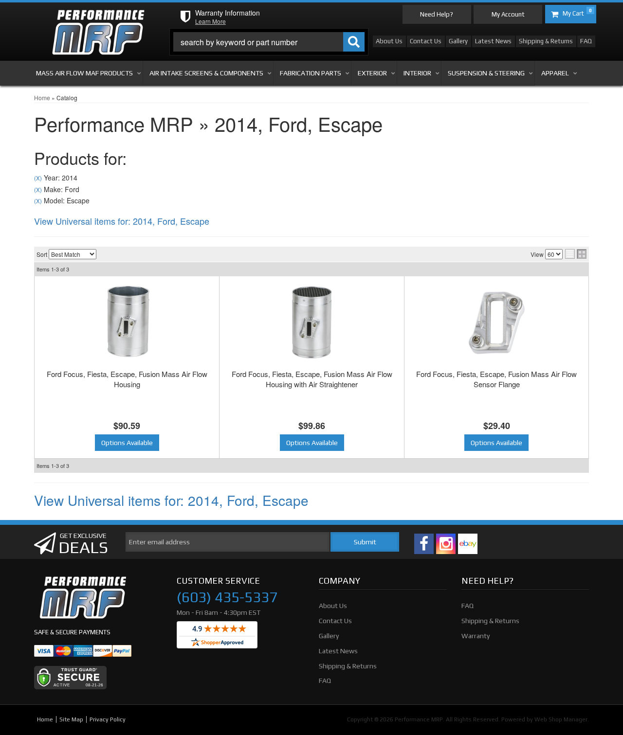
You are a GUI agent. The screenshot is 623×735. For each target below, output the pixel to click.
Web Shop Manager (560, 719)
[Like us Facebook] (424, 544)
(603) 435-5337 (227, 597)
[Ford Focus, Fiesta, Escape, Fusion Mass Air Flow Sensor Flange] (496, 322)
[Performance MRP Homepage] (98, 19)
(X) (38, 178)
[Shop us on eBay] (467, 544)
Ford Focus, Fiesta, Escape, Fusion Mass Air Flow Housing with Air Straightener (312, 379)
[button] (269, 42)
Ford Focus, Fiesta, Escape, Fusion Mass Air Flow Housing (127, 379)
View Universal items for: (121, 221)
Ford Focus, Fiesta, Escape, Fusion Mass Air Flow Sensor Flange (496, 379)
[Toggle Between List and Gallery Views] (575, 254)
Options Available (127, 443)
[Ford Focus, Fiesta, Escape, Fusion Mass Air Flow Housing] (127, 322)
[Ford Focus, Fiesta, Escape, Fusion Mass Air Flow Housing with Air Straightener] (312, 322)
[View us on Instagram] (446, 544)
